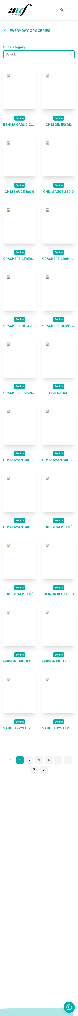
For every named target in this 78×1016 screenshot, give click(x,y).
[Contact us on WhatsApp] (69, 1007)
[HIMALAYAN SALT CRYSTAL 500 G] (19, 424)
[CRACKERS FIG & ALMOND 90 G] (19, 290)
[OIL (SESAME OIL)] (58, 491)
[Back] (4, 30)
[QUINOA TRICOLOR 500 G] (19, 625)
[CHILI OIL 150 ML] (58, 88)
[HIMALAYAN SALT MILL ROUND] (58, 424)
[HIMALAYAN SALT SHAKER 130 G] (19, 491)
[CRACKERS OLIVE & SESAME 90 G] (58, 290)
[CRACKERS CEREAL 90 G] (19, 223)
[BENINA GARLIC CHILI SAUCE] (19, 88)
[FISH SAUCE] (58, 357)
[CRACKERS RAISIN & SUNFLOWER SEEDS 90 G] (19, 357)
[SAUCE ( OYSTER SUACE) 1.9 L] (19, 692)
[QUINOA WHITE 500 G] (58, 625)
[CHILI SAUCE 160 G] (19, 155)
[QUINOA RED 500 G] (58, 558)
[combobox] (6, 54)
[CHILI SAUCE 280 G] (58, 155)
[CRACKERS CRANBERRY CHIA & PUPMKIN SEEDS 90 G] (58, 223)
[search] (62, 10)
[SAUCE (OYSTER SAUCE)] (58, 692)
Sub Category (14, 47)
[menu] (69, 10)
